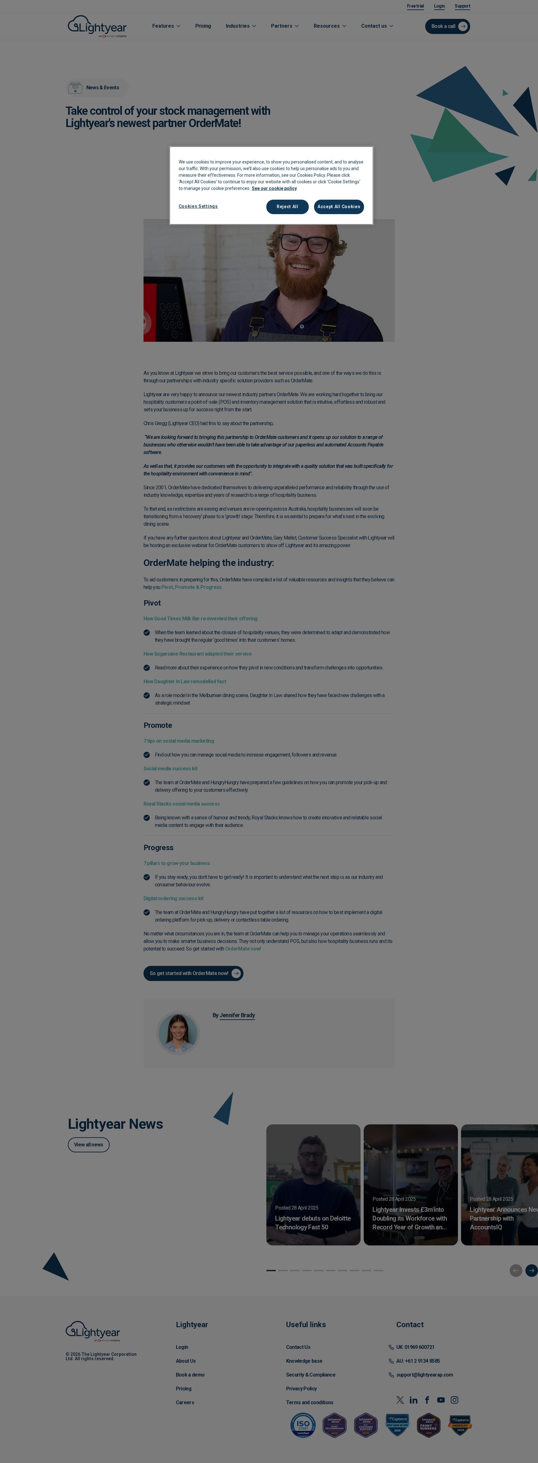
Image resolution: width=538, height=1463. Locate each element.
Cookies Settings (198, 206)
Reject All (287, 206)
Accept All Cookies (339, 206)
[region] (271, 185)
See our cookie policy (274, 188)
